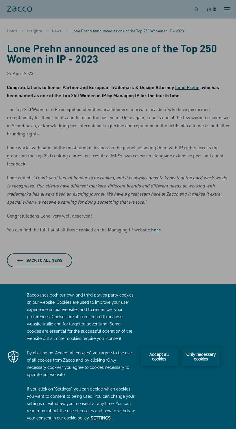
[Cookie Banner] (118, 356)
